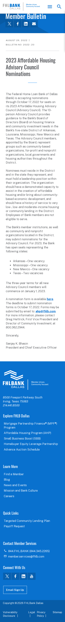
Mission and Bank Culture (21, 490)
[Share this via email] (34, 23)
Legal (31, 612)
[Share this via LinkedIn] (26, 23)
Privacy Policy (41, 614)
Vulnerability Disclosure (10, 614)
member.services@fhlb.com (26, 556)
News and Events (15, 485)
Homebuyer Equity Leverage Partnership (31, 444)
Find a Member (14, 474)
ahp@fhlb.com (46, 311)
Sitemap (57, 612)
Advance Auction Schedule (22, 449)
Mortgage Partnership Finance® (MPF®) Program (30, 425)
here (50, 299)
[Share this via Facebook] (18, 23)
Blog (7, 479)
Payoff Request (14, 526)
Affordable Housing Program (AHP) (27, 433)
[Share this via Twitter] (9, 23)
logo (26, 380)
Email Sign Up (15, 589)
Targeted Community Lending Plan (27, 521)
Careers (9, 496)
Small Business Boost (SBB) (22, 438)
